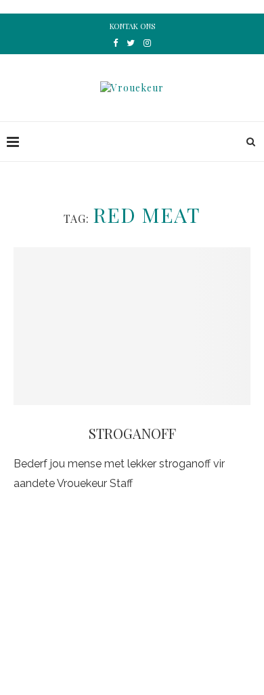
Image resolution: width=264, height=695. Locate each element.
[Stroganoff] (132, 326)
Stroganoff (132, 433)
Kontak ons (132, 26)
